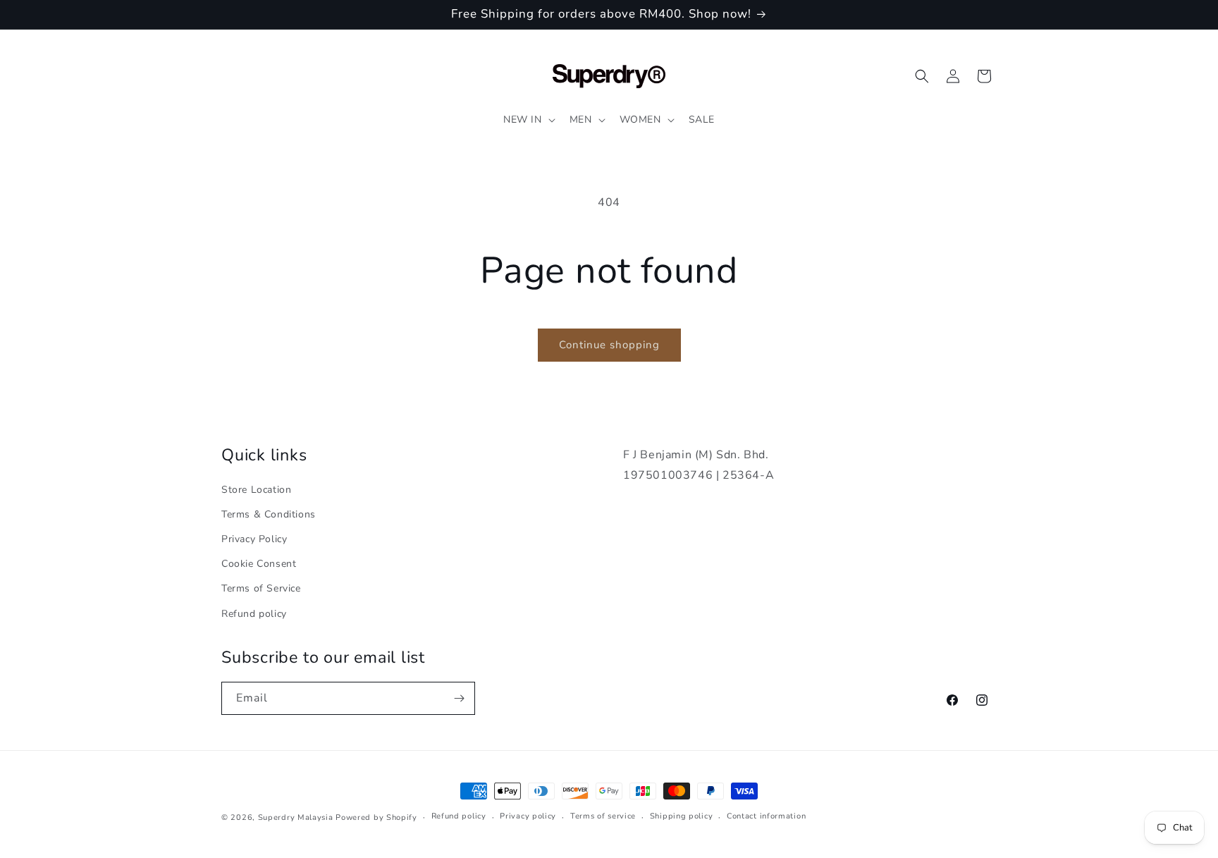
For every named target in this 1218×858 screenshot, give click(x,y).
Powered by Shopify (376, 817)
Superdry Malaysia (295, 817)
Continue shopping (609, 345)
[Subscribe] (458, 698)
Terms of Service (261, 588)
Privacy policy (528, 816)
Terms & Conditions (268, 514)
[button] (528, 120)
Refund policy (254, 613)
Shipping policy (681, 816)
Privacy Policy (254, 539)
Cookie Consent (258, 563)
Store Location (256, 489)
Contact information (766, 816)
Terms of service (603, 816)
